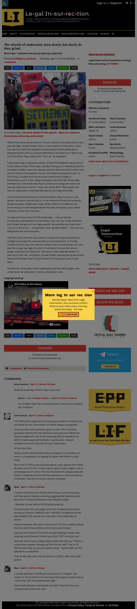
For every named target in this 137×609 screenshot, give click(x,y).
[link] (68, 291)
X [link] (92, 291)
